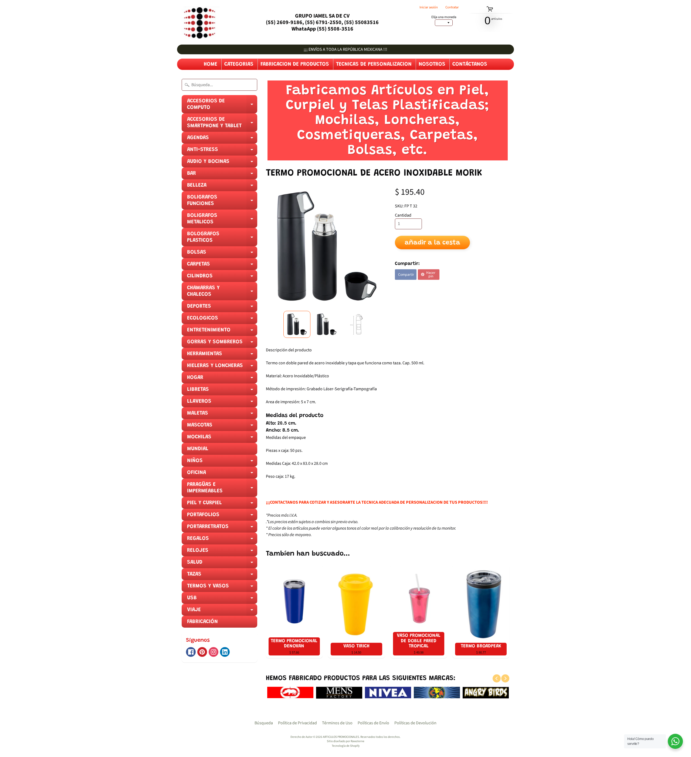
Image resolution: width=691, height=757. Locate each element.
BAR (222, 175)
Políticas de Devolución (415, 723)
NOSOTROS (432, 64)
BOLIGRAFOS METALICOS (222, 220)
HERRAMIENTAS (222, 355)
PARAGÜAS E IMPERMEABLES (222, 489)
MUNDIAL (197, 449)
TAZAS (222, 575)
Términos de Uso (337, 723)
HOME (210, 64)
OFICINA (222, 474)
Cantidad (403, 215)
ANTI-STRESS (222, 151)
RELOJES (222, 552)
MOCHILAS (222, 438)
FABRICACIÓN (202, 621)
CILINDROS (222, 277)
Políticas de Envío (373, 723)
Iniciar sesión (428, 7)
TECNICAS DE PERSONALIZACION (374, 64)
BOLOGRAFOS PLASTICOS (222, 238)
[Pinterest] (202, 652)
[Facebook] (191, 652)
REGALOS (222, 540)
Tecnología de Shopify (346, 746)
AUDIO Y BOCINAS (222, 163)
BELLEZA (222, 187)
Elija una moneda (443, 17)
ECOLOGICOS (222, 319)
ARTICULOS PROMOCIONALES (341, 737)
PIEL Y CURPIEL (222, 504)
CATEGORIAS (238, 64)
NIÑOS (222, 462)
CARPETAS (222, 265)
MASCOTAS (222, 426)
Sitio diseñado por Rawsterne (345, 741)
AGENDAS (222, 139)
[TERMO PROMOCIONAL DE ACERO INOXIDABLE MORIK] (296, 324)
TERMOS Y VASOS (222, 587)
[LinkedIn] (225, 652)
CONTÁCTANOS (469, 64)
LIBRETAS (222, 391)
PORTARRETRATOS (222, 528)
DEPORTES (222, 308)
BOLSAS (222, 254)
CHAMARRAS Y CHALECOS (222, 292)
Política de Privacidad (297, 723)
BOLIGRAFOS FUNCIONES (222, 202)
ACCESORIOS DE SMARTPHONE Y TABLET (222, 124)
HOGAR (222, 379)
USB (222, 599)
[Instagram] (213, 652)
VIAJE (222, 611)
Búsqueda (264, 723)
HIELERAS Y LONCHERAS (222, 367)
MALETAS (222, 415)
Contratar (452, 7)
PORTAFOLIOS (222, 516)
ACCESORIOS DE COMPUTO (222, 105)
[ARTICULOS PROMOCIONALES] (198, 22)
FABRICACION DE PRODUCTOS (294, 64)
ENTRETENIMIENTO (222, 331)
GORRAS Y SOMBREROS (222, 343)
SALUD (222, 564)
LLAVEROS (222, 403)
